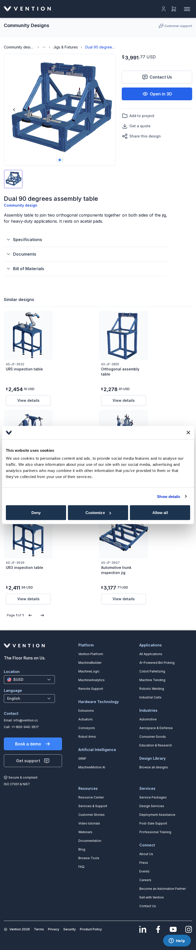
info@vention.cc (26, 720)
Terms (39, 929)
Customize (95, 512)
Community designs (19, 47)
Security (69, 929)
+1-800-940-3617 (25, 727)
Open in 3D (161, 93)
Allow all (160, 512)
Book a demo (28, 743)
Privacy (53, 929)
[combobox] (29, 679)
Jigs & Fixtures (65, 47)
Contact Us (161, 77)
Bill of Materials (28, 268)
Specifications (27, 239)
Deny (36, 512)
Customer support (178, 26)
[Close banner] (188, 432)
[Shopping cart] (174, 9)
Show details (168, 496)
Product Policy (91, 929)
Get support (28, 760)
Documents (24, 254)
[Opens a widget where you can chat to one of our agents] (177, 941)
